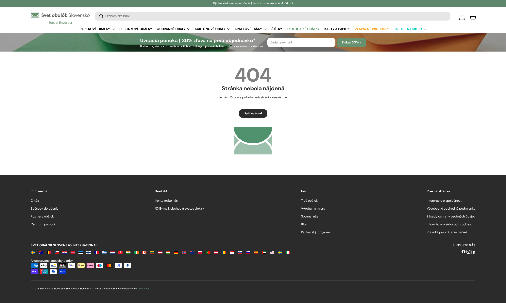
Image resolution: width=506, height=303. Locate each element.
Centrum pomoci (43, 224)
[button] (473, 17)
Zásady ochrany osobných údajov (451, 216)
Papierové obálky (95, 29)
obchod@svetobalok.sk (187, 208)
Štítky (276, 29)
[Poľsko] (200, 252)
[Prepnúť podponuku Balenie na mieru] (425, 29)
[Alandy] (33, 252)
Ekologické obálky (303, 29)
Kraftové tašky (248, 29)
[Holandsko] (112, 252)
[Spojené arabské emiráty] (264, 252)
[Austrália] (41, 252)
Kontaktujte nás (166, 201)
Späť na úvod (253, 113)
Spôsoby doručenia (45, 208)
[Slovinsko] (248, 252)
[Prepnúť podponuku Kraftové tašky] (265, 29)
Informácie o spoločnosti (444, 201)
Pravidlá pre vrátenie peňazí (447, 232)
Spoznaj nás (309, 216)
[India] (128, 252)
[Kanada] (144, 252)
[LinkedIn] (473, 252)
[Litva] (152, 252)
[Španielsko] (256, 252)
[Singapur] (232, 252)
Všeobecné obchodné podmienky (451, 208)
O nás (35, 201)
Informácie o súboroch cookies (449, 224)
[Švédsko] (280, 252)
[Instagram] (468, 252)
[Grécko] (104, 252)
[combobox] (272, 15)
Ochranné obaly (171, 29)
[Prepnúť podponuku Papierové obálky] (113, 29)
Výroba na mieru (313, 208)
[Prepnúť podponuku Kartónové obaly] (228, 29)
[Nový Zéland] (192, 252)
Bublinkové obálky (135, 29)
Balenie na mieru (408, 29)
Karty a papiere (337, 29)
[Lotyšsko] (160, 252)
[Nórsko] (184, 252)
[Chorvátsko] (64, 252)
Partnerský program (315, 232)
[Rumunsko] (224, 252)
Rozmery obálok (42, 216)
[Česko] (57, 252)
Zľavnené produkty (372, 29)
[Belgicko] (49, 252)
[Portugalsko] (208, 252)
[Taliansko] (288, 252)
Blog (304, 224)
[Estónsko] (80, 252)
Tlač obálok (309, 201)
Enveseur (144, 288)
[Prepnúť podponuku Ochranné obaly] (188, 29)
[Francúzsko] (96, 252)
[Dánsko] (73, 252)
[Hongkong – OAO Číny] (120, 252)
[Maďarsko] (168, 252)
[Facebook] (463, 252)
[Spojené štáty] (272, 252)
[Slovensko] (240, 252)
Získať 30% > (351, 42)
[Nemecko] (176, 252)
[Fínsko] (88, 252)
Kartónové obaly (210, 29)
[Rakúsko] (216, 252)
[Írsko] (136, 252)
